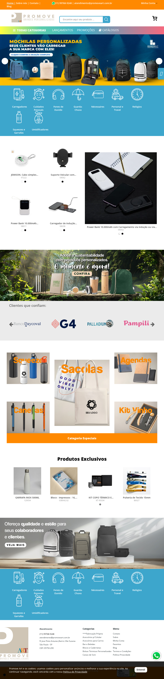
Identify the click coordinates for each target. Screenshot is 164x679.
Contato (116, 633)
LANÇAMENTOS (62, 30)
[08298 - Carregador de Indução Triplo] (63, 206)
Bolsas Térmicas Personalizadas (97, 651)
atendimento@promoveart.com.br (55, 637)
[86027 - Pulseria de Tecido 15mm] (137, 481)
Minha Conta (118, 640)
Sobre (115, 637)
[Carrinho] (154, 18)
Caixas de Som (89, 654)
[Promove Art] (33, 18)
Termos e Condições (122, 651)
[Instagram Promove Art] (160, 74)
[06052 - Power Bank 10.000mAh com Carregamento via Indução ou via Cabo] (121, 188)
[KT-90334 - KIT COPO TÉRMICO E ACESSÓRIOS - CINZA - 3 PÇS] (100, 481)
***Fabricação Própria (93, 633)
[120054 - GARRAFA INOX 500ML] (27, 481)
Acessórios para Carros (93, 640)
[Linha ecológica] (82, 275)
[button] (5, 61)
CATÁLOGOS (110, 30)
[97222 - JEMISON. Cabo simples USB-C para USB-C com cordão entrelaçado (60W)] (24, 157)
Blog (9, 6)
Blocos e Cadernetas (92, 647)
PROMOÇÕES (86, 30)
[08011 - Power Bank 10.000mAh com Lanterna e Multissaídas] (24, 206)
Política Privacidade (121, 654)
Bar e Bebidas (89, 644)
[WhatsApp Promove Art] (156, 655)
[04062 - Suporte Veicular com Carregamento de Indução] (63, 157)
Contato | (35, 3)
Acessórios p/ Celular (92, 637)
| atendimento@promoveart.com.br (92, 3)
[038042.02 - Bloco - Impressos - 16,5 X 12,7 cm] (64, 481)
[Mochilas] (82, 543)
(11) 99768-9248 (63, 3)
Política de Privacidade (75, 671)
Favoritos (117, 644)
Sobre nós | (22, 3)
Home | (11, 3)
